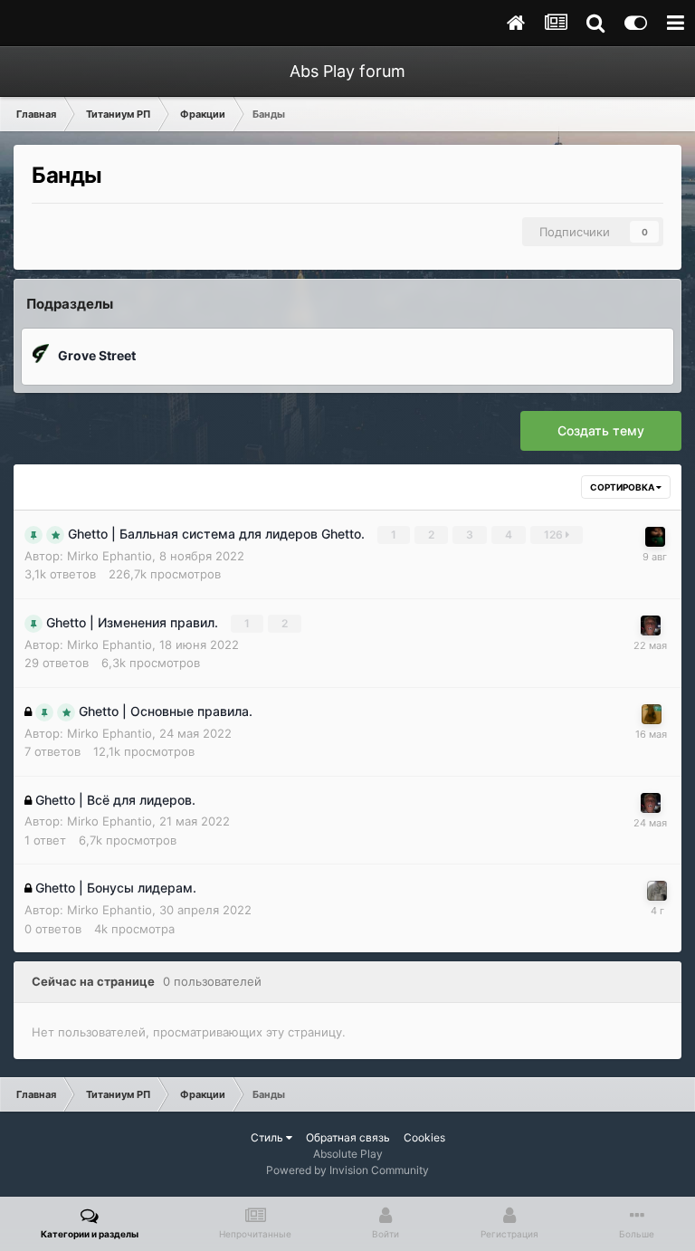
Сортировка (623, 487)
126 (555, 534)
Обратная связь (348, 1137)
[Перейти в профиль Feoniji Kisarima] (655, 537)
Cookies (424, 1137)
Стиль (268, 1137)
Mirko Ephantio (109, 556)
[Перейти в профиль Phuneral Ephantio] (651, 625)
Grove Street (97, 355)
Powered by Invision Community (347, 1170)
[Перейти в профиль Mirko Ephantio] (657, 891)
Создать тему (600, 430)
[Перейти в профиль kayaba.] (652, 714)
